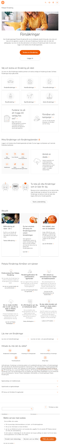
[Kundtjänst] (49, 2)
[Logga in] (53, 2)
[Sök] (45, 2)
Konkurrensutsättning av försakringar (48, 353)
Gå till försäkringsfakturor (23, 158)
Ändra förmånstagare (15, 168)
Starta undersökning (39, 202)
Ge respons (33, 414)
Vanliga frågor (45, 360)
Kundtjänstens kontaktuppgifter (10, 353)
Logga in (30, 58)
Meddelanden (7, 167)
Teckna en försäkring (30, 52)
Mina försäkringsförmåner (22, 168)
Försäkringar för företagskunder (29, 353)
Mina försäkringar (7, 158)
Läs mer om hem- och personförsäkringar (42, 339)
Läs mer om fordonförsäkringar (10, 339)
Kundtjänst (4, 414)
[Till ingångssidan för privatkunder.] (2, 2)
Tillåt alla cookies (48, 439)
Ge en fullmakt (15, 157)
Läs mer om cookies (8, 443)
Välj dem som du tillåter (31, 439)
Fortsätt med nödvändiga (13, 439)
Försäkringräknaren (16, 360)
